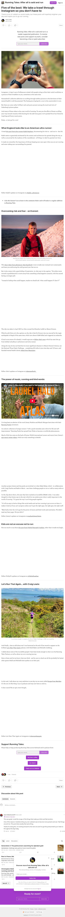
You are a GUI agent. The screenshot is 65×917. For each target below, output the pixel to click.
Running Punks (6, 425)
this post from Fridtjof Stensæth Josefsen (31, 528)
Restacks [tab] (12, 799)
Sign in (60, 3)
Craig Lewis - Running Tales (16, 850)
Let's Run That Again (13, 648)
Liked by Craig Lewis (10, 816)
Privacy (32, 909)
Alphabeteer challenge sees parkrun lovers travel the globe (18, 848)
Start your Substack (29, 912)
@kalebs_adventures (32, 193)
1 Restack (13, 774)
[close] (48, 858)
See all (5, 883)
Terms (35, 909)
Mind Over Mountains (28, 350)
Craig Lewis (8, 19)
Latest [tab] (7, 841)
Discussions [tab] (14, 841)
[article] (32, 849)
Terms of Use (40, 882)
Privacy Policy (45, 884)
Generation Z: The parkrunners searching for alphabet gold (22, 846)
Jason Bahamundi (9, 815)
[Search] (62, 841)
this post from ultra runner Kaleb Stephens (19, 131)
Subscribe (53, 3)
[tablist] (8, 799)
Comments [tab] (5, 799)
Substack (26, 915)
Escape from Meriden (54, 681)
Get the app (39, 912)
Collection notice (42, 909)
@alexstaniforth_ (31, 371)
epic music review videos (9, 437)
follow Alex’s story (40, 339)
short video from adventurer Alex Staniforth (18, 265)
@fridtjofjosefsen (33, 576)
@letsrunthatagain (36, 736)
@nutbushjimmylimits (34, 516)
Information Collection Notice (32, 884)
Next (58, 787)
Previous (8, 787)
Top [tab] (3, 841)
